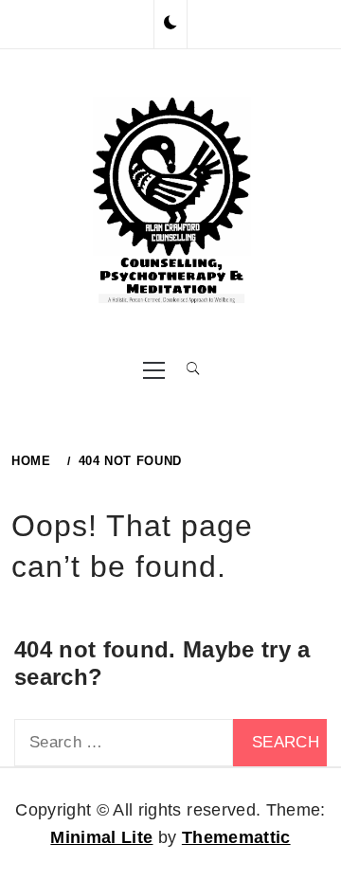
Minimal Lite (101, 837)
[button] (170, 24)
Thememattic (236, 837)
